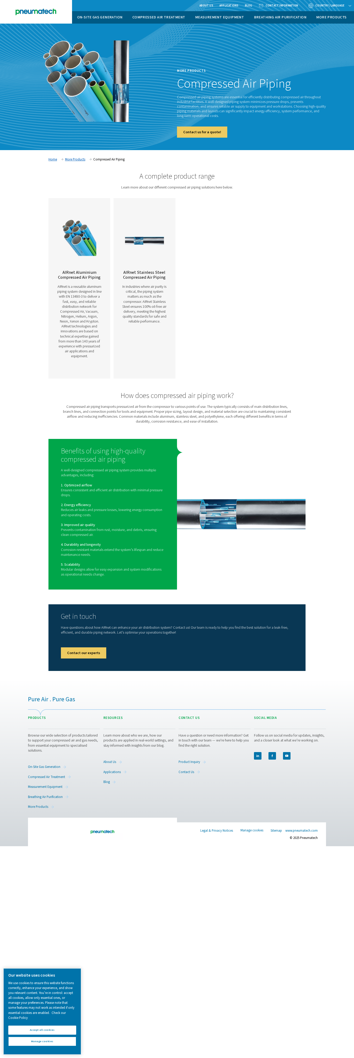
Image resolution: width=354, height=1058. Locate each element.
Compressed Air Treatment (158, 17)
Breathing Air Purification (280, 17)
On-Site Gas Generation (100, 17)
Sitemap (276, 831)
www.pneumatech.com (301, 831)
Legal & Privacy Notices (216, 831)
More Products (331, 17)
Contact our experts (83, 653)
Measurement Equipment (219, 17)
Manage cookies (251, 830)
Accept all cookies (42, 1030)
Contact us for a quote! (202, 132)
